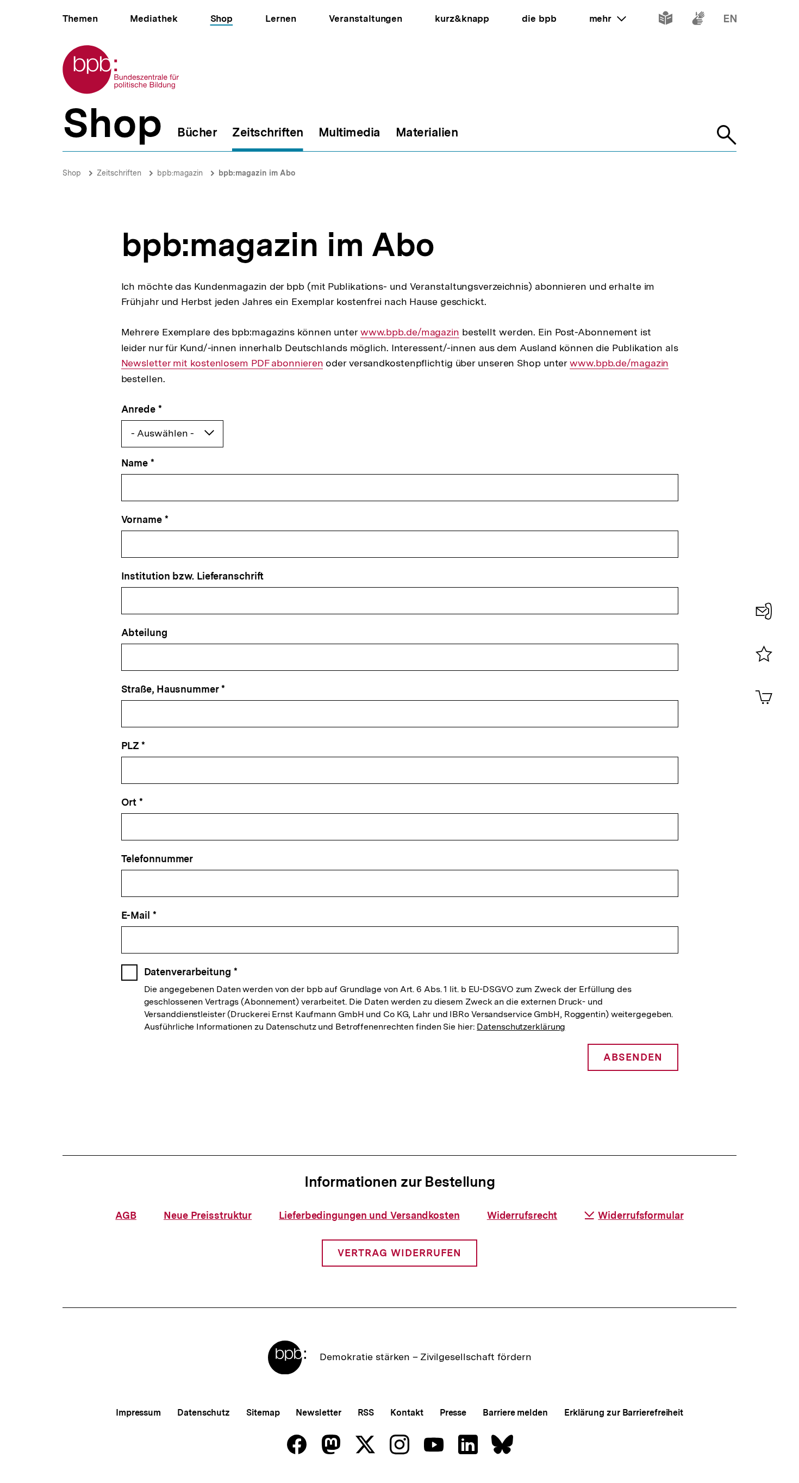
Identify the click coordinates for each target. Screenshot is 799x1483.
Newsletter (318, 1412)
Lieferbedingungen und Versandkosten (369, 1215)
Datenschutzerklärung (521, 1026)
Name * (137, 463)
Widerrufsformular (640, 1215)
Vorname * (144, 519)
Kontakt (406, 1412)
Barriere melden (515, 1412)
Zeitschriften (119, 173)
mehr (607, 18)
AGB (125, 1215)
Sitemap (262, 1412)
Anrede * (141, 409)
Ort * (132, 802)
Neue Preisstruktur (208, 1215)
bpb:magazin (180, 173)
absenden (633, 1057)
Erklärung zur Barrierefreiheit (623, 1412)
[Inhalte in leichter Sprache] (665, 20)
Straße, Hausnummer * (173, 689)
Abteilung (144, 632)
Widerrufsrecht (522, 1215)
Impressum (138, 1412)
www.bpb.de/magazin (409, 332)
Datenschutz (203, 1412)
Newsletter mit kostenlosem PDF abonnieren (222, 363)
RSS (366, 1412)
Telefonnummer (157, 858)
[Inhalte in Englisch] (730, 20)
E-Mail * (139, 915)
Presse (453, 1412)
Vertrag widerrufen (399, 1252)
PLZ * (133, 745)
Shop (72, 173)
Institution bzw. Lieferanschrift (192, 576)
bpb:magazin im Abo (257, 173)
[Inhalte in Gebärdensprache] (698, 20)
